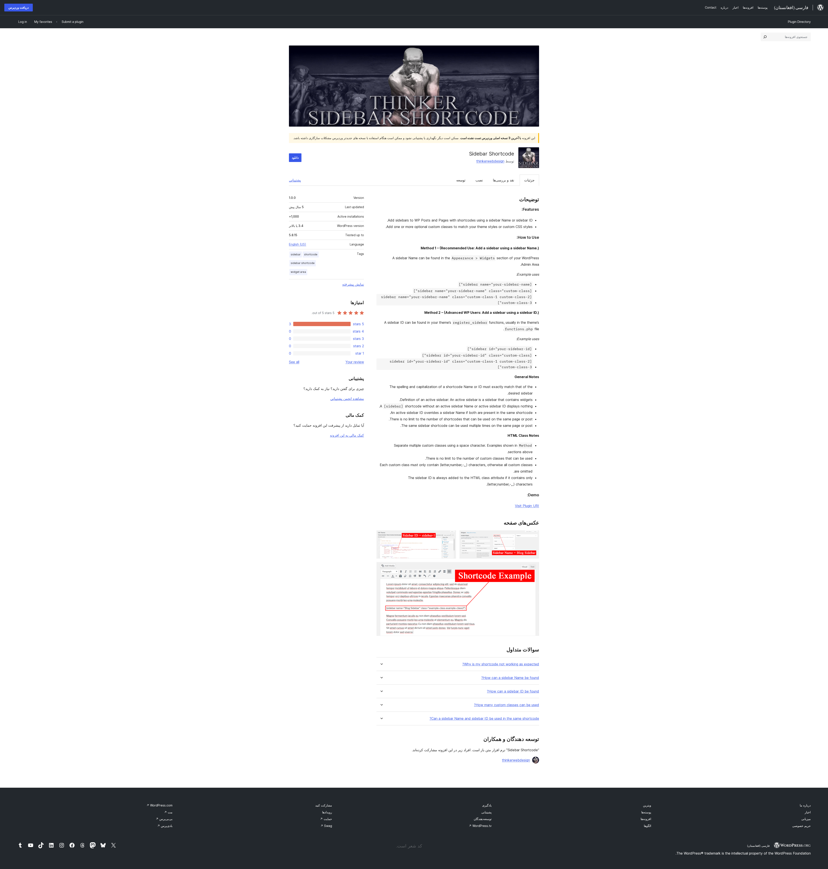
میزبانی (806, 819)
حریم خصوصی (801, 826)
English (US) (297, 244)
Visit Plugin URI (527, 506)
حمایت (326, 819)
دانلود (295, 157)
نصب (479, 180)
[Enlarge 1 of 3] (533, 536)
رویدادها (327, 812)
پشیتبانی (486, 812)
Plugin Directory (799, 22)
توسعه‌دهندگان (483, 819)
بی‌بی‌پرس (164, 819)
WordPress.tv (480, 826)
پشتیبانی (295, 180)
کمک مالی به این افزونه (347, 435)
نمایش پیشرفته (353, 284)
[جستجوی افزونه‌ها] (765, 37)
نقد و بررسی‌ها (503, 180)
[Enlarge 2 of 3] (450, 536)
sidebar (296, 254)
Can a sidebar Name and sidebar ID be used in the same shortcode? (484, 719)
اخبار (808, 812)
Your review (354, 362)
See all (294, 362)
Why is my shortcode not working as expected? (500, 664)
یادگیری (487, 805)
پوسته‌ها (646, 812)
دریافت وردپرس (18, 7)
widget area (298, 271)
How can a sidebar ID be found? (513, 691)
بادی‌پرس (164, 826)
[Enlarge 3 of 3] (533, 568)
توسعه (460, 180)
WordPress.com (159, 805)
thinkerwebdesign (490, 161)
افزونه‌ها (646, 819)
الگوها (647, 826)
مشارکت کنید (323, 805)
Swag (326, 826)
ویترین (647, 805)
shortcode (310, 254)
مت (168, 812)
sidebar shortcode (303, 263)
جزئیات (529, 180)
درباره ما (805, 805)
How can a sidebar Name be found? (510, 678)
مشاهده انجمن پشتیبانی (347, 398)
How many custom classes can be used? (506, 705)
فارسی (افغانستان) (758, 845)
